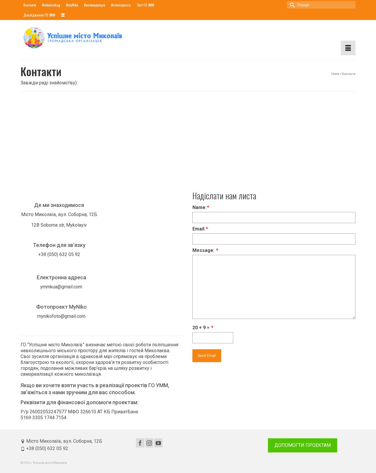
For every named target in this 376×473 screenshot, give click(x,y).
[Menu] (348, 48)
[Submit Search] (291, 5)
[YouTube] (158, 442)
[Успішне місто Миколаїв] (73, 37)
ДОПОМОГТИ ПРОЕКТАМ (302, 445)
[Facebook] (140, 442)
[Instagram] (149, 442)
